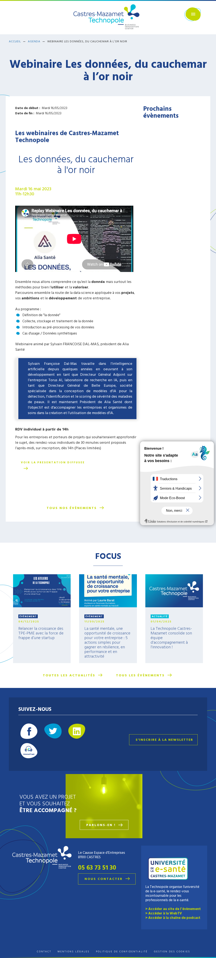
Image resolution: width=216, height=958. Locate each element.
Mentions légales (74, 952)
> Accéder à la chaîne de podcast (172, 918)
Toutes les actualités (69, 675)
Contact (44, 952)
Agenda (34, 41)
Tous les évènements (140, 675)
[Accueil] (108, 17)
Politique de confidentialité (122, 952)
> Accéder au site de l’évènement (173, 909)
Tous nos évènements (72, 508)
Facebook (28, 731)
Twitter (53, 730)
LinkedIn (76, 731)
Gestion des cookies (172, 952)
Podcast (28, 750)
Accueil (15, 41)
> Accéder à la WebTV (163, 913)
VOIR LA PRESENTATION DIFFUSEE (53, 462)
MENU (192, 14)
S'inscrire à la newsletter (164, 740)
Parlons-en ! (101, 825)
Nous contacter (104, 879)
